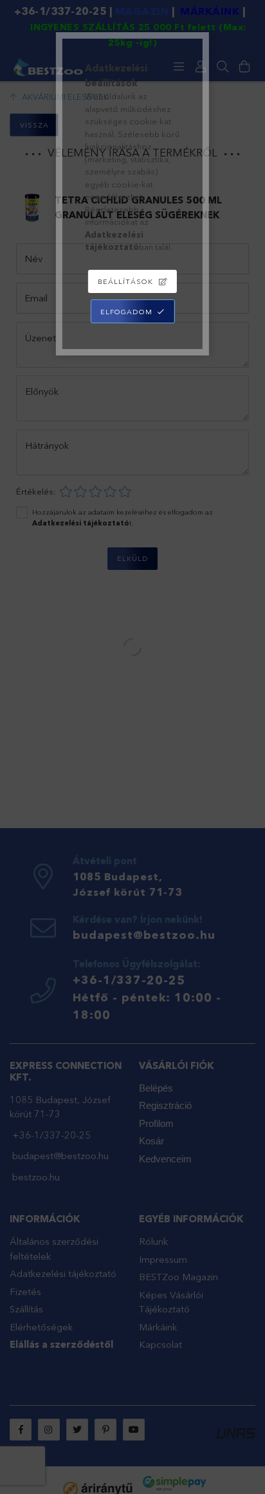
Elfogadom (126, 311)
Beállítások (125, 281)
